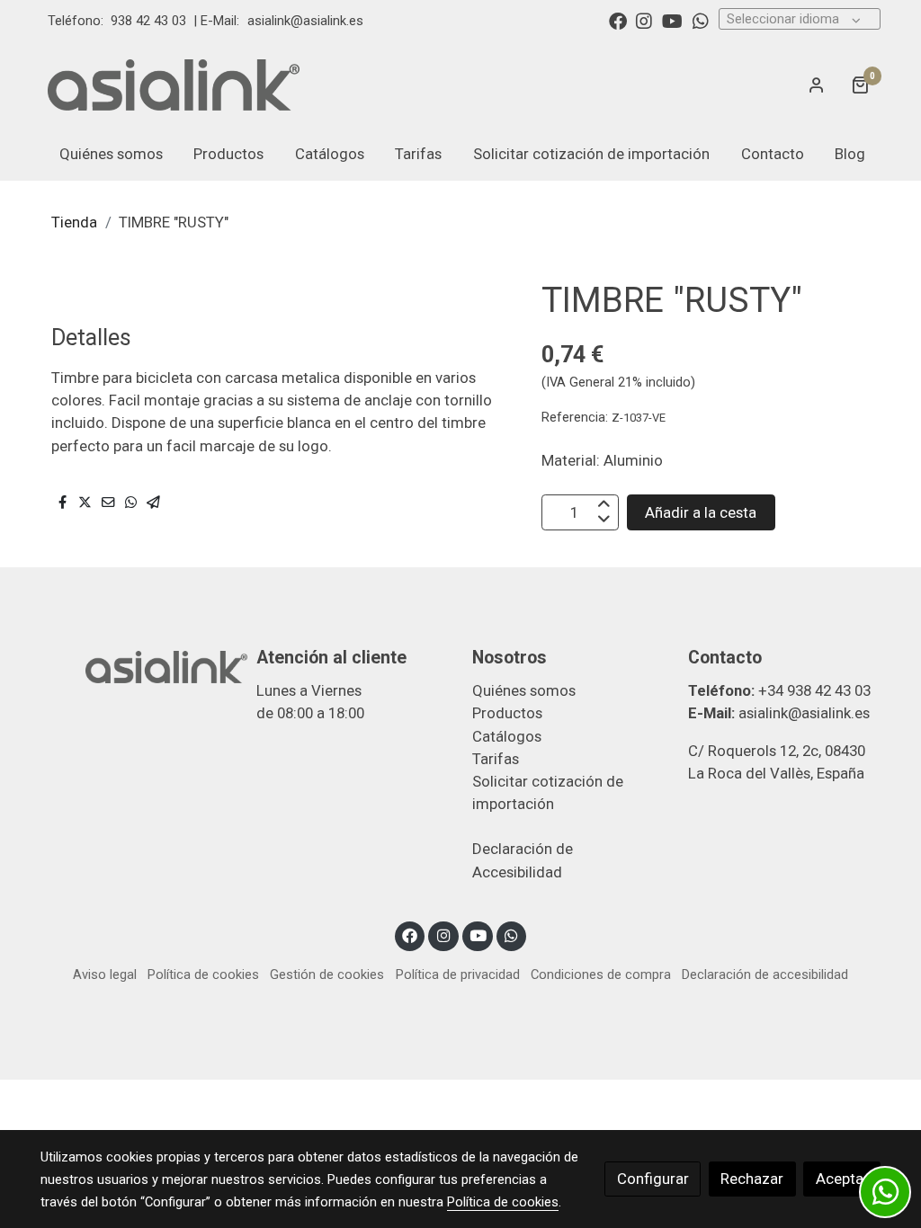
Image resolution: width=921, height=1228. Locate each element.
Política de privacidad (458, 974)
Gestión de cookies (327, 974)
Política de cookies (203, 974)
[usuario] (817, 84)
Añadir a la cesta (700, 512)
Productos (507, 713)
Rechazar (751, 1179)
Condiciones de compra (601, 974)
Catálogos (506, 736)
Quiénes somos (524, 690)
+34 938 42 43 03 (814, 690)
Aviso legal (105, 974)
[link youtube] (672, 20)
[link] (174, 84)
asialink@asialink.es (305, 21)
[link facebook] (618, 20)
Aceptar (842, 1179)
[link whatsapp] (701, 20)
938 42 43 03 (148, 21)
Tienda (74, 222)
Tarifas (495, 759)
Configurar (653, 1179)
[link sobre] (136, 665)
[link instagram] (644, 20)
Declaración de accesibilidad (765, 974)
